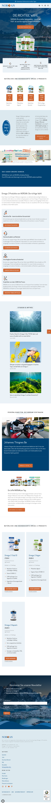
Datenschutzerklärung (10, 707)
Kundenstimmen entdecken (12, 272)
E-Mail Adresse (7, 698)
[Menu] (48, 5)
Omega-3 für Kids (41, 100)
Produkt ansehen (9, 589)
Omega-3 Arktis (31, 100)
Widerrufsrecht (20, 790)
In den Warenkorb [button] (35, 587)
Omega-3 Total (9, 100)
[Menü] (49, 791)
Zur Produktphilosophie (11, 227)
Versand (8, 560)
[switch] (46, 799)
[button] (3, 34)
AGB (13, 790)
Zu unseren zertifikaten (11, 250)
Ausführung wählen (11, 587)
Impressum (30, 790)
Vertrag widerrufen (6, 765)
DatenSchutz (6, 790)
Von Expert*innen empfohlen (12, 295)
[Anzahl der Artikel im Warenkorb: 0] (45, 5)
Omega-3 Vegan (20, 100)
